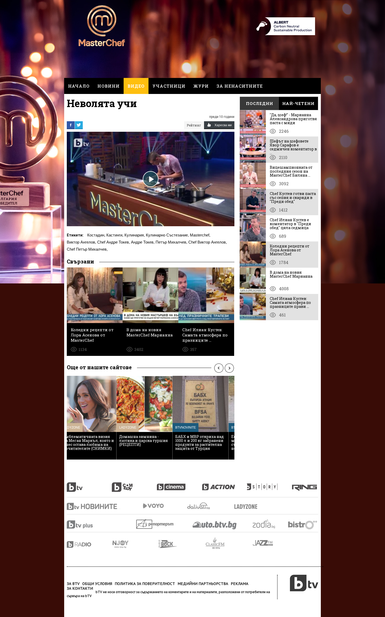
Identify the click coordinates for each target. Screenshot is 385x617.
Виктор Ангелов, (81, 242)
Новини (108, 86)
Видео (136, 86)
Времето (199, 506)
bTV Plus (90, 524)
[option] (95, 418)
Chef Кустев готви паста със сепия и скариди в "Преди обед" (293, 197)
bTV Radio (90, 544)
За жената (247, 507)
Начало (79, 86)
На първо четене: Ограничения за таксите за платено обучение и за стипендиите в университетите (205, 444)
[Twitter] (79, 125)
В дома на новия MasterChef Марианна (291, 274)
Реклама (239, 583)
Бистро (303, 524)
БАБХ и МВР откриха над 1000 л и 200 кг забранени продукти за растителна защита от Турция (93, 442)
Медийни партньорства (203, 583)
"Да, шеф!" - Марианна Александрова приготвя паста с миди (293, 118)
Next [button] (229, 368)
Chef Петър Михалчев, (87, 249)
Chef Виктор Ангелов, (207, 242)
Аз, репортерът (155, 524)
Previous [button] (218, 368)
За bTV (73, 583)
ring (305, 484)
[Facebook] (71, 125)
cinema (179, 484)
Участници (168, 86)
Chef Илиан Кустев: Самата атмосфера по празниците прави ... (290, 302)
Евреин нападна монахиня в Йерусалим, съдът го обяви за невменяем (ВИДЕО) (149, 442)
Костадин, (96, 235)
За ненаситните (240, 86)
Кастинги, (114, 235)
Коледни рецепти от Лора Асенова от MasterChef (289, 250)
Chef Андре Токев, (113, 242)
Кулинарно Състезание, (167, 235)
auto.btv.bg (214, 525)
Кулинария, (134, 235)
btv (89, 484)
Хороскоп (268, 524)
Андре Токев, (143, 242)
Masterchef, (200, 235)
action (224, 484)
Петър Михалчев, (171, 242)
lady (269, 484)
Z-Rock (182, 544)
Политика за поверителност (145, 583)
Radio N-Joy (135, 544)
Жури (201, 86)
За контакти (80, 588)
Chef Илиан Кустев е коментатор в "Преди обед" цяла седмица (290, 223)
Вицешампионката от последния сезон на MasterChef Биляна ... (291, 171)
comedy (134, 484)
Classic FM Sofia (229, 543)
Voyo (153, 506)
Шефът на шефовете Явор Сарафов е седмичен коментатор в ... (293, 147)
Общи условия (97, 583)
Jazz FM (263, 543)
